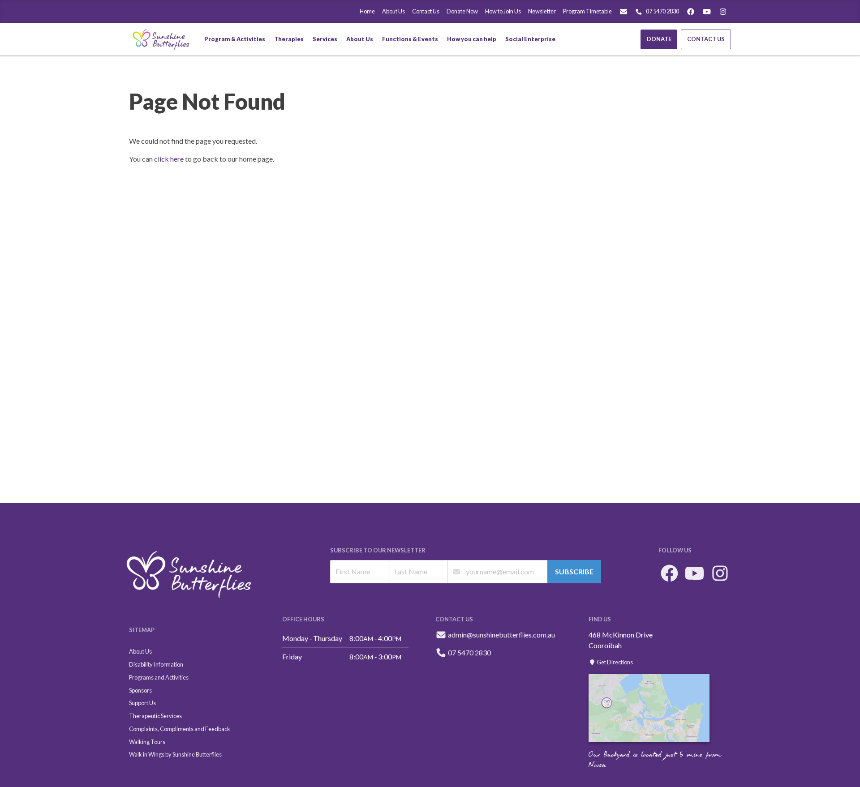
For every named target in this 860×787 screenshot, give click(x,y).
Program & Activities (234, 39)
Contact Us (425, 11)
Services (325, 39)
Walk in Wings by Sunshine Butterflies (175, 754)
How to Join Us (503, 11)
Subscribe (574, 571)
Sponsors (140, 690)
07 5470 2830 (662, 11)
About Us (393, 11)
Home (367, 11)
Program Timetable (587, 11)
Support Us (142, 702)
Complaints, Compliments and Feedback (179, 728)
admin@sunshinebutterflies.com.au (501, 634)
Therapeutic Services (155, 715)
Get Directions (614, 662)
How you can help (471, 39)
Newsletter (542, 11)
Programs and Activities (159, 677)
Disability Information (156, 664)
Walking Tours (147, 741)
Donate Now (462, 11)
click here (169, 158)
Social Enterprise (530, 39)
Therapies (289, 39)
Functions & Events (410, 39)
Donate (659, 39)
